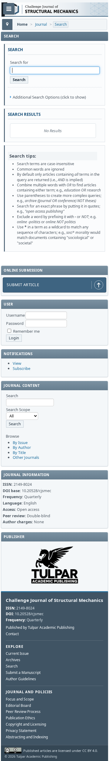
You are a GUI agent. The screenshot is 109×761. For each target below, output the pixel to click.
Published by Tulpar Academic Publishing (40, 627)
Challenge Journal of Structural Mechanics (54, 600)
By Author (22, 447)
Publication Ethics (20, 717)
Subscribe (21, 368)
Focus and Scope (20, 699)
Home (22, 24)
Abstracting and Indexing (27, 737)
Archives (13, 659)
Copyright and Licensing (26, 724)
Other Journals (26, 457)
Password (15, 323)
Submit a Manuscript (23, 672)
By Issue (20, 442)
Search (61, 24)
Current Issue (17, 653)
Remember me (26, 331)
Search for (19, 62)
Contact (12, 634)
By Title (19, 452)
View (17, 363)
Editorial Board (18, 705)
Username (15, 315)
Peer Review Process (23, 711)
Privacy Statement (21, 730)
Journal (41, 24)
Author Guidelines (21, 678)
